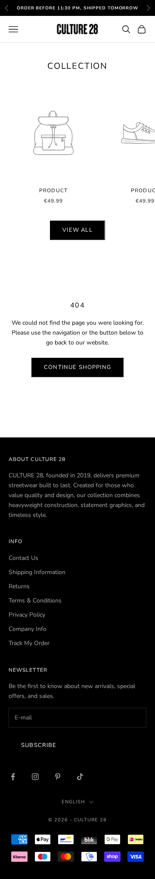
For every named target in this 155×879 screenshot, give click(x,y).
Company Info (27, 629)
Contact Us (23, 558)
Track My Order (29, 643)
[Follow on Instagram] (35, 776)
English (73, 802)
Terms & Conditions (35, 600)
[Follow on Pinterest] (57, 776)
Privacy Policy (27, 615)
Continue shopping (77, 367)
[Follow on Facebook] (13, 776)
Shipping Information (37, 572)
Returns (19, 586)
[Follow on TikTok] (80, 776)
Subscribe (39, 745)
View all (77, 230)
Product (53, 190)
